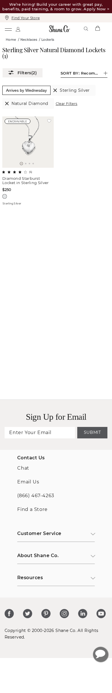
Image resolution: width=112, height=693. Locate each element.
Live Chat (100, 654)
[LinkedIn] (82, 613)
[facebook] (9, 613)
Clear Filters (67, 103)
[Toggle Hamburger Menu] (8, 28)
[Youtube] (101, 613)
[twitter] (27, 613)
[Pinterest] (46, 613)
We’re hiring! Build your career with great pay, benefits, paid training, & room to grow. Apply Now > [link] (55, 6)
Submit (92, 432)
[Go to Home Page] (59, 28)
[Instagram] (64, 613)
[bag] (97, 29)
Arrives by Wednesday (26, 90)
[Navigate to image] (21, 163)
